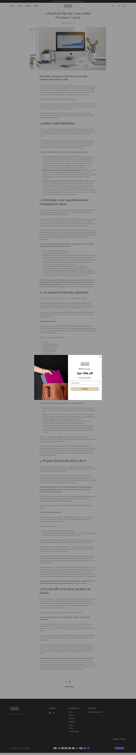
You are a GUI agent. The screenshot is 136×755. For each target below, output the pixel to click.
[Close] (100, 357)
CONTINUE (85, 389)
